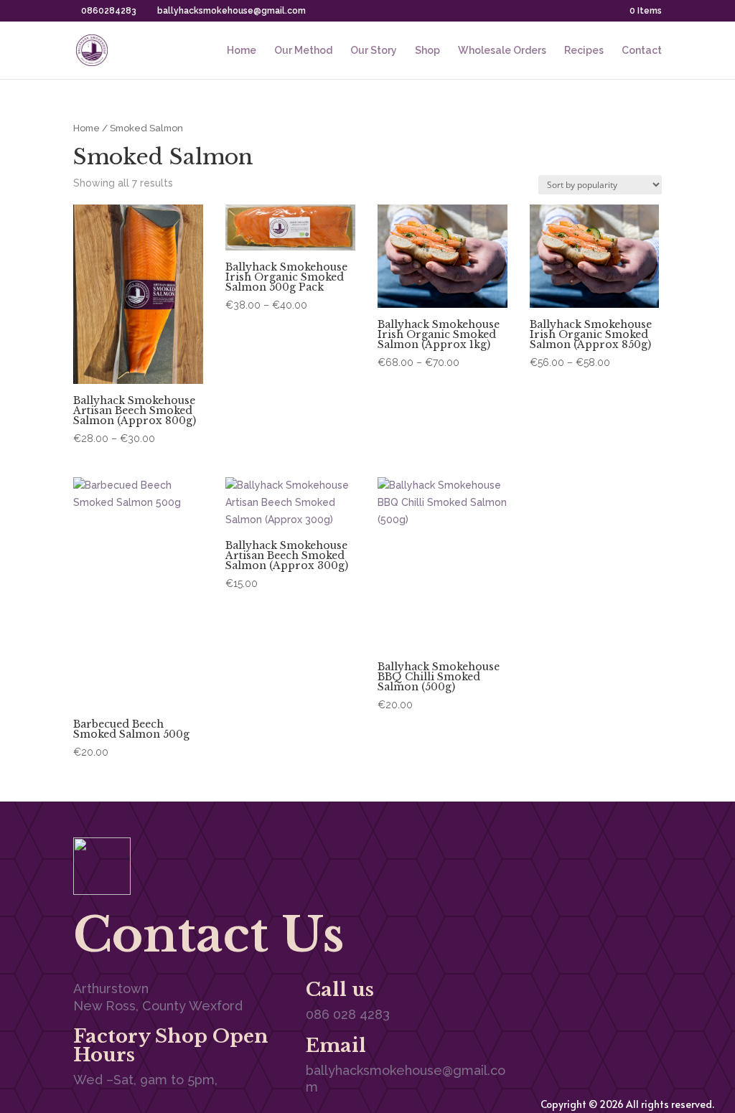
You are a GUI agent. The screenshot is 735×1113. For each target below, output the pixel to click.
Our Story (373, 50)
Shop (427, 50)
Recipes (584, 50)
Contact (642, 50)
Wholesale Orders (502, 50)
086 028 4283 (348, 1014)
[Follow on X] (621, 851)
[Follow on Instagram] (650, 851)
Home (241, 50)
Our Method (303, 50)
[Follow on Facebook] (592, 851)
